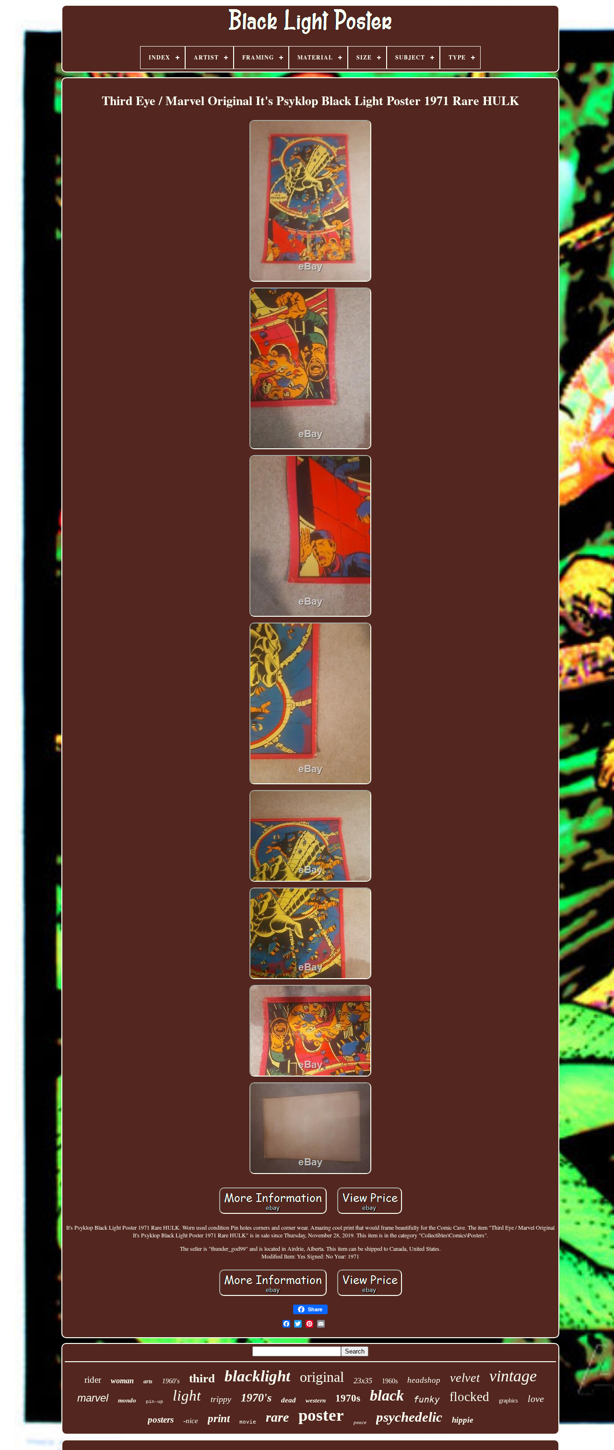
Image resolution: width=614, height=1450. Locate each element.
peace (360, 1422)
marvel (92, 1398)
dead (288, 1400)
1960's (170, 1381)
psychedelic (409, 1417)
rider (92, 1380)
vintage (513, 1376)
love (536, 1398)
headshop (423, 1380)
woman (122, 1381)
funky (426, 1399)
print (219, 1419)
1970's (256, 1397)
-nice (190, 1421)
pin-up (154, 1401)
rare (277, 1417)
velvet (465, 1378)
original (322, 1377)
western (316, 1400)
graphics (508, 1400)
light (187, 1395)
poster (321, 1415)
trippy (221, 1399)
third (202, 1378)
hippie (462, 1420)
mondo (127, 1400)
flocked (469, 1397)
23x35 (363, 1381)
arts (148, 1381)
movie (247, 1422)
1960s (390, 1381)
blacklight (257, 1376)
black (387, 1395)
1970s (347, 1398)
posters (161, 1419)
